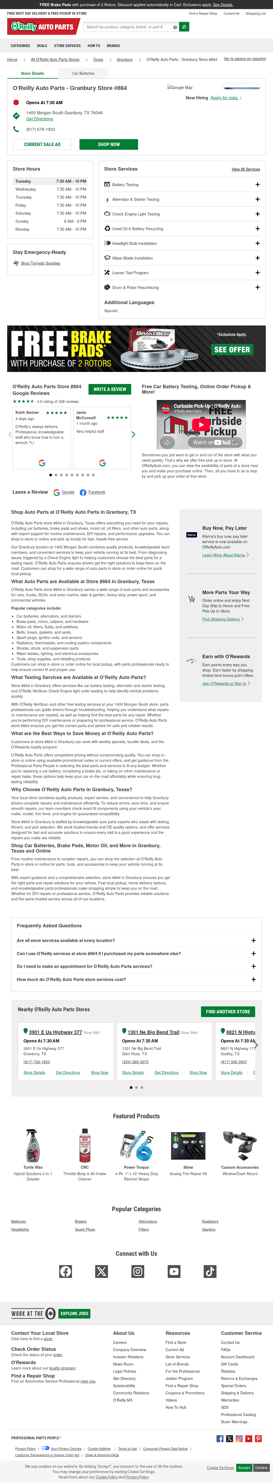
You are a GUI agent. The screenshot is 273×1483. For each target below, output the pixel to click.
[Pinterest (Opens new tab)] (258, 1438)
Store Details (34, 1072)
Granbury (125, 59)
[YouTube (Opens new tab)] (248, 1438)
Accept (244, 1468)
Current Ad (231, 13)
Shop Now (109, 144)
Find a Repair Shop (203, 13)
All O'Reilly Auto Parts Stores (55, 59)
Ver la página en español (245, 58)
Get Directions (39, 119)
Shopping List (256, 13)
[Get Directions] (179, 86)
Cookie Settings (220, 1468)
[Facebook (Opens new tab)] (219, 1438)
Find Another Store (228, 1011)
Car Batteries (83, 73)
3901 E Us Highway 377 (55, 1032)
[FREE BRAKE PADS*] (136, 348)
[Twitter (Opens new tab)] (229, 1438)
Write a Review (110, 389)
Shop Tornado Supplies (40, 263)
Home (12, 59)
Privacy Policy (137, 1477)
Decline (261, 1468)
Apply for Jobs (225, 97)
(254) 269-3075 (135, 1061)
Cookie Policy (107, 1477)
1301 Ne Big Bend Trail (153, 1032)
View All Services (246, 169)
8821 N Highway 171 (249, 1032)
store (48, 1338)
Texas (98, 59)
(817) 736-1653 (36, 1061)
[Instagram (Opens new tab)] (239, 1438)
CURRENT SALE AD (42, 144)
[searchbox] (131, 27)
